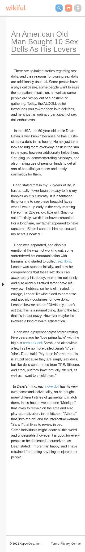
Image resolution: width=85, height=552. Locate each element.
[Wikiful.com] (16, 8)
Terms (55, 543)
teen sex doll (32, 343)
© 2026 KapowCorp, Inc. (24, 543)
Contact (76, 543)
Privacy (65, 543)
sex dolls (64, 261)
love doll (53, 386)
